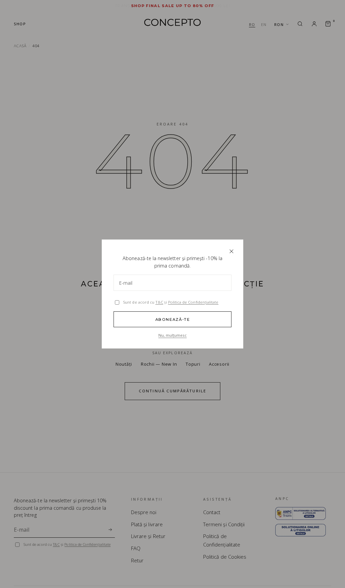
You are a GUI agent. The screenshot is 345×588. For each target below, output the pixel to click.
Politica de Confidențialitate (193, 302)
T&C (159, 302)
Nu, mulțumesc (172, 335)
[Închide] (231, 251)
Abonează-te (172, 319)
